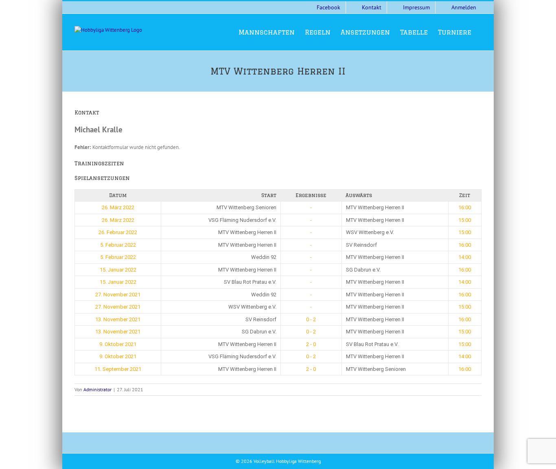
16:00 (464, 207)
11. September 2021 (117, 369)
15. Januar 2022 (118, 270)
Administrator (97, 389)
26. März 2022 (118, 207)
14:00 (464, 257)
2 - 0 (311, 344)
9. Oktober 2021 (117, 344)
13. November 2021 (117, 319)
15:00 (464, 220)
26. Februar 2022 (118, 232)
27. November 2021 (117, 294)
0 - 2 (311, 319)
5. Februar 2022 (118, 245)
